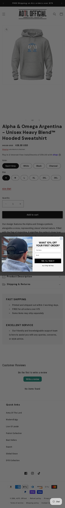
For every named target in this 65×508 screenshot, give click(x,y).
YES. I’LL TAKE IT (47, 261)
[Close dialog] (61, 238)
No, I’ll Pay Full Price (48, 265)
